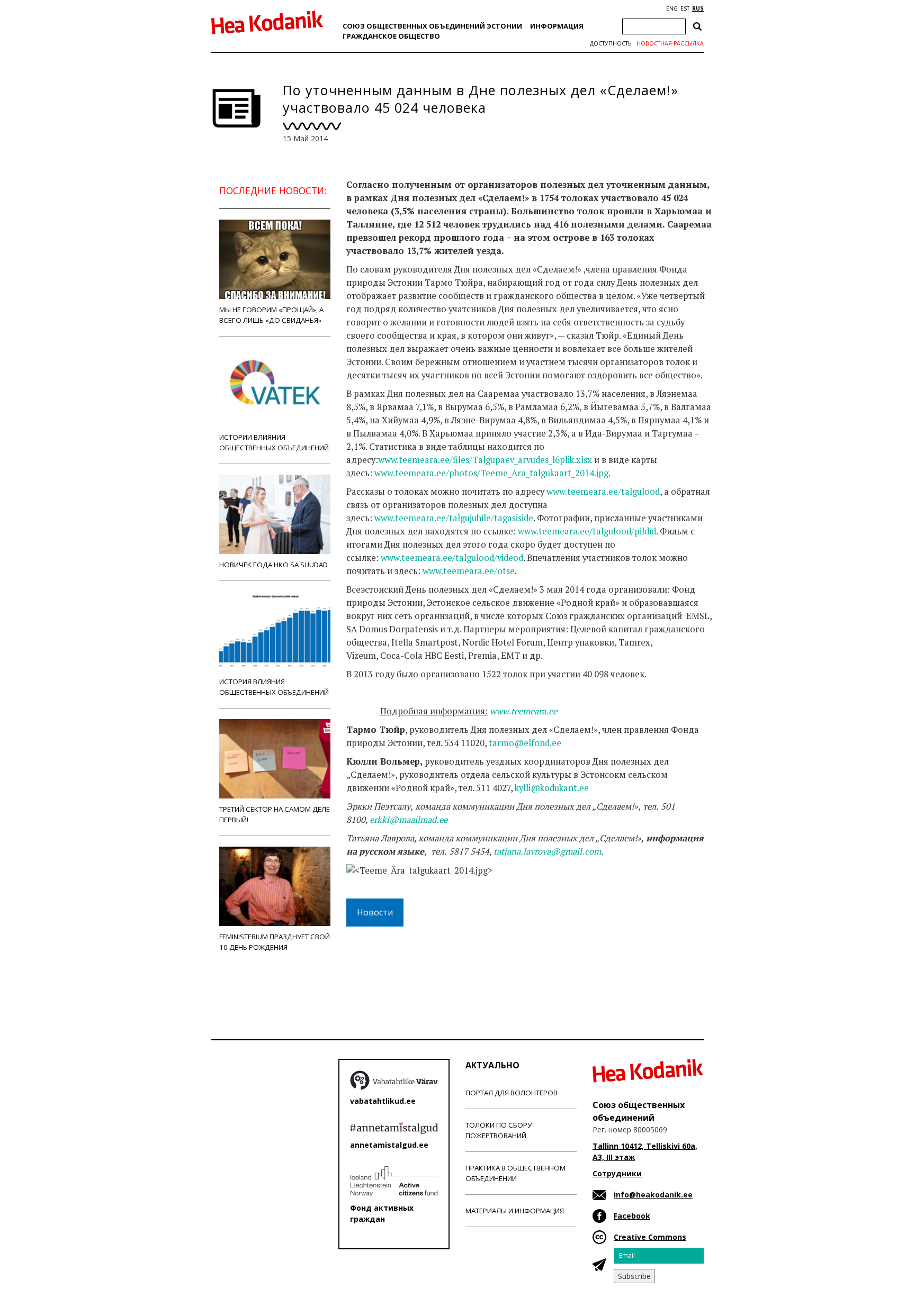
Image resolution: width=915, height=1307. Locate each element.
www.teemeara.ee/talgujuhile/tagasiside (453, 518)
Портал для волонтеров (511, 1092)
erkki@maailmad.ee (408, 819)
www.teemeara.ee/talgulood (603, 491)
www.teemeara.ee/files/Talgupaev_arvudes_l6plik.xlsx (485, 460)
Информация (557, 26)
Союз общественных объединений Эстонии (432, 26)
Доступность (610, 43)
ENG (672, 8)
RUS (698, 8)
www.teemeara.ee (523, 711)
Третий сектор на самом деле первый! (274, 814)
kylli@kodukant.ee (552, 788)
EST (684, 8)
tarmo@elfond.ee (525, 743)
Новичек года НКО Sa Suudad (273, 564)
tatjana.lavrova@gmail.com (547, 851)
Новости (375, 912)
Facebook (632, 1216)
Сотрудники (617, 1173)
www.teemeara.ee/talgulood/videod (452, 558)
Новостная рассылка (670, 43)
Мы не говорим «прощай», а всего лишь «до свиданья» (271, 315)
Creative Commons (650, 1237)
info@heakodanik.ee (653, 1195)
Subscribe (634, 1276)
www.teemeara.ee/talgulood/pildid (587, 531)
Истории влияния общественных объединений (274, 442)
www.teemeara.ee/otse (469, 571)
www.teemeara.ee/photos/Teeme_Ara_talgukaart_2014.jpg (491, 473)
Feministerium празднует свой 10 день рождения (274, 942)
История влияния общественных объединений (274, 687)
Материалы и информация (514, 1210)
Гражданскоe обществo (391, 36)
